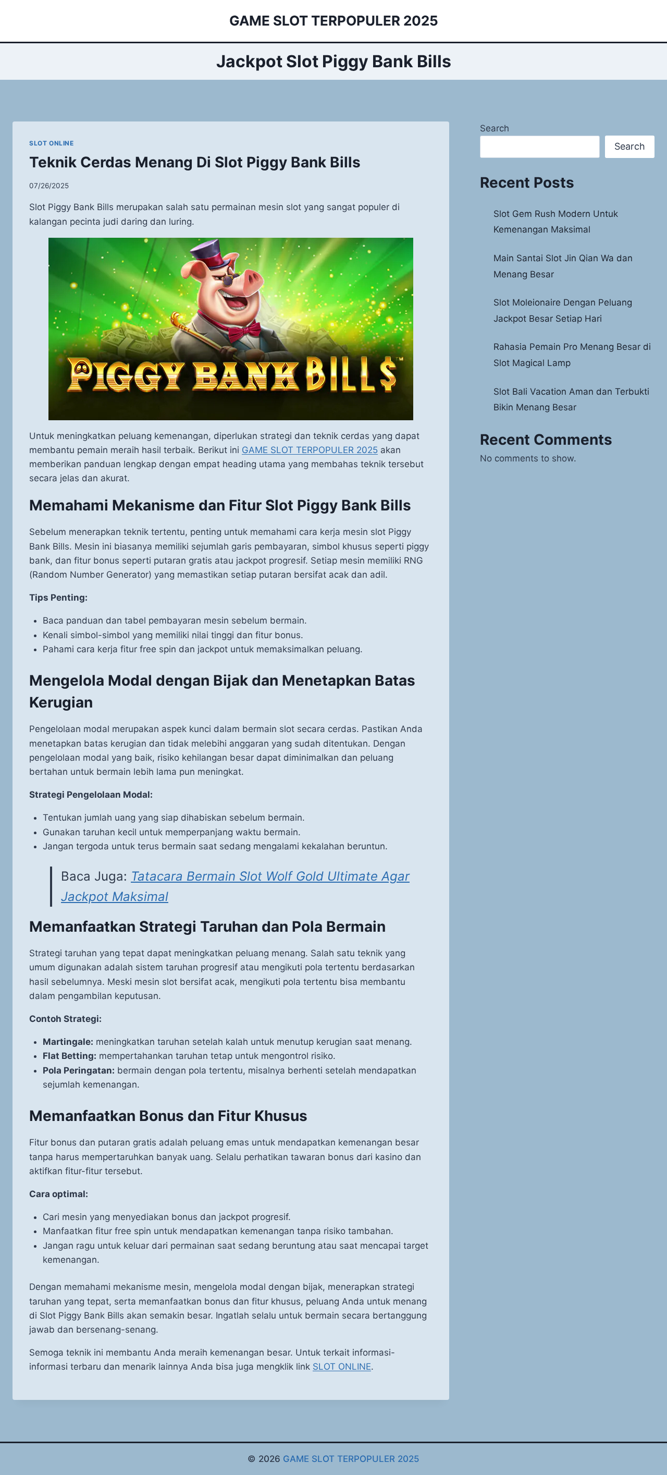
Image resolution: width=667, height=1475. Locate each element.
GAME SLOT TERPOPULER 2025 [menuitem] (310, 450)
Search (494, 128)
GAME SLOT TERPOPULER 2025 (351, 1459)
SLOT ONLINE (51, 143)
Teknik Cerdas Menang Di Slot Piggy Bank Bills (195, 162)
